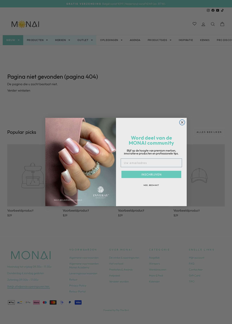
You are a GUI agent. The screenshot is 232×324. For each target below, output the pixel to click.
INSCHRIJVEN (151, 174)
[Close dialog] (182, 122)
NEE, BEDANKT (151, 185)
